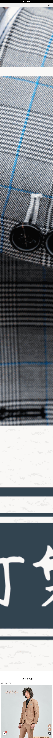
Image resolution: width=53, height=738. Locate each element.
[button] (49, 5)
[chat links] (49, 733)
